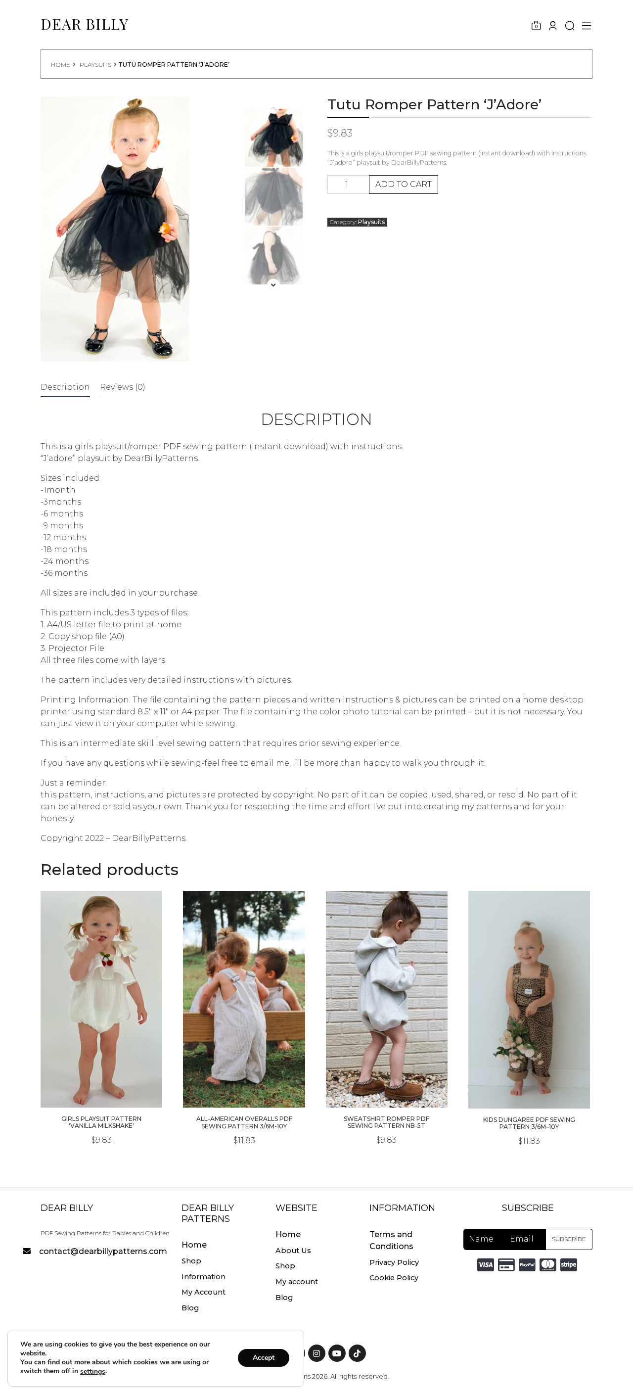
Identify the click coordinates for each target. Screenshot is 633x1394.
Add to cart (403, 184)
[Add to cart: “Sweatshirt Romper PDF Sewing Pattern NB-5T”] (387, 1084)
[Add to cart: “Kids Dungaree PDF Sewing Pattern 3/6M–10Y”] (529, 1085)
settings (92, 1371)
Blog (190, 1307)
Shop (191, 1260)
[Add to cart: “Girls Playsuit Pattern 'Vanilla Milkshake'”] (101, 1084)
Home (60, 64)
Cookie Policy (393, 1277)
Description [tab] (65, 387)
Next (276, 287)
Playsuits (95, 64)
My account (296, 1281)
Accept (263, 1358)
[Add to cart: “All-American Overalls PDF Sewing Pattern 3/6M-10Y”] (244, 1084)
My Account (203, 1292)
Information (203, 1276)
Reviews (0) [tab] (122, 387)
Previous (276, 110)
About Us (293, 1250)
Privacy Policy (394, 1262)
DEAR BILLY (85, 24)
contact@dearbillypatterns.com (103, 1251)
